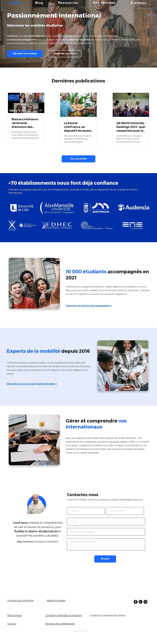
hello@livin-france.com (132, 499)
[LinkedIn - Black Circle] (140, 602)
